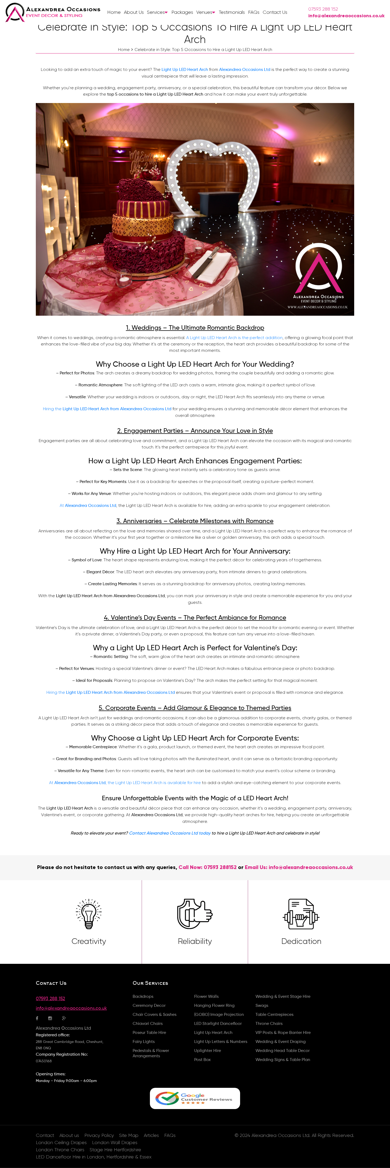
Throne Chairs (269, 1024)
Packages (182, 12)
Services (156, 12)
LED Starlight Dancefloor (218, 1024)
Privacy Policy (99, 1135)
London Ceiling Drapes (61, 1142)
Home (114, 12)
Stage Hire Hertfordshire (115, 1149)
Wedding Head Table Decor (282, 1051)
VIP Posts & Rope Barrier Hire (283, 1033)
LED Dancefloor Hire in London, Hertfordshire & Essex (93, 1157)
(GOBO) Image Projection (219, 1015)
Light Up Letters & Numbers (220, 1042)
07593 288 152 (323, 9)
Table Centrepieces (274, 1015)
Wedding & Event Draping (280, 1042)
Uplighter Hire (207, 1051)
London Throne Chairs (60, 1149)
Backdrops (143, 997)
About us (134, 12)
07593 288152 (220, 867)
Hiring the (53, 408)
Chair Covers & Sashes (154, 1015)
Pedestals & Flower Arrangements (151, 1053)
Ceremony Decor (149, 1006)
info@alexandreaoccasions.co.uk (346, 16)
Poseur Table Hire (149, 1033)
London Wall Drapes (114, 1142)
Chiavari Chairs (148, 1024)
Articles (151, 1135)
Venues (204, 12)
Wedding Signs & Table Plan (282, 1060)
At (62, 505)
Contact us (275, 12)
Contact (45, 1135)
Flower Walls (206, 997)
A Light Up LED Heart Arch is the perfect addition (234, 337)
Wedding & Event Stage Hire (282, 997)
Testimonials (232, 12)
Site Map (128, 1135)
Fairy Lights (144, 1042)
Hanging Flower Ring (214, 1006)
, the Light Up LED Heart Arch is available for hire (153, 782)
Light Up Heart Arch (213, 1033)
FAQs (253, 12)
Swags (261, 1006)
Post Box (202, 1060)
